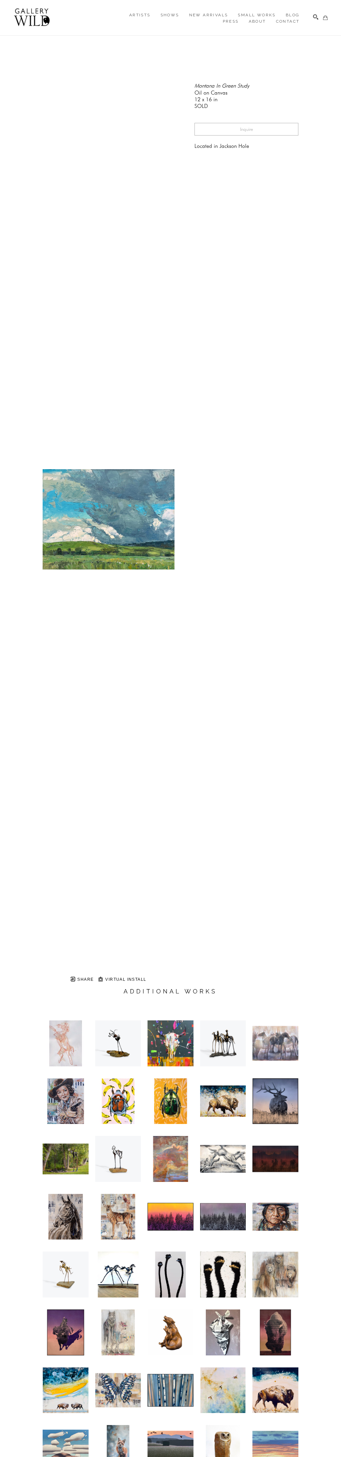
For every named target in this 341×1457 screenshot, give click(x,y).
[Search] (315, 17)
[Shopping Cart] (325, 17)
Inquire (246, 129)
